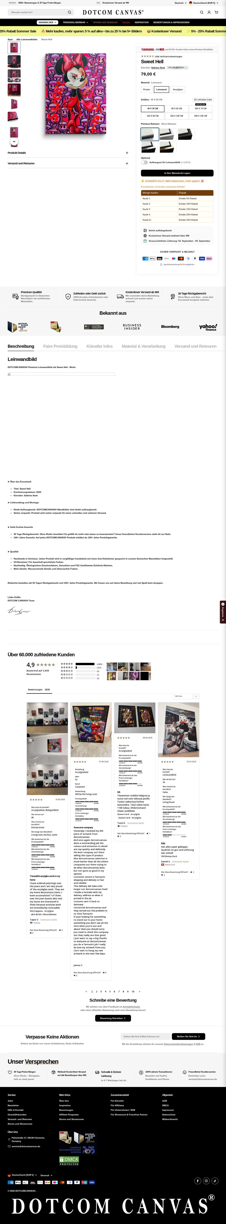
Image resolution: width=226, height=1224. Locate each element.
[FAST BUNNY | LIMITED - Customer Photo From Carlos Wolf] (123, 676)
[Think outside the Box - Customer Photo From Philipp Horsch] (112, 667)
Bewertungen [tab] (35, 689)
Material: (151, 82)
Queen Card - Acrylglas (128, 814)
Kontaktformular (131, 1006)
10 (133, 991)
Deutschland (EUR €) (204, 3)
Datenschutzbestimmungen (179, 1044)
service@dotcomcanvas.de (26, 1146)
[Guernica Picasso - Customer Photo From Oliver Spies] (123, 667)
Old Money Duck (169, 856)
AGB (198, 1044)
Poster (146, 89)
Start (10, 39)
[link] (56, 327)
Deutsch (179, 3)
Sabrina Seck (158, 67)
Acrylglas (178, 89)
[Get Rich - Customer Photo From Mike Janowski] (134, 676)
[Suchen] (69, 12)
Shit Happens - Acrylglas (42, 911)
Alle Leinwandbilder (26, 39)
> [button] (139, 991)
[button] (61, 930)
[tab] (21, 347)
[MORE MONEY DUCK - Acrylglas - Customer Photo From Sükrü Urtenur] (112, 676)
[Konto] (209, 12)
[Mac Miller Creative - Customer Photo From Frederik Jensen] (145, 676)
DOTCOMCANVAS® (25, 1191)
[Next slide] (14, 141)
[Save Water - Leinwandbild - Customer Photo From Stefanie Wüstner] (134, 667)
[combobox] (41, 12)
